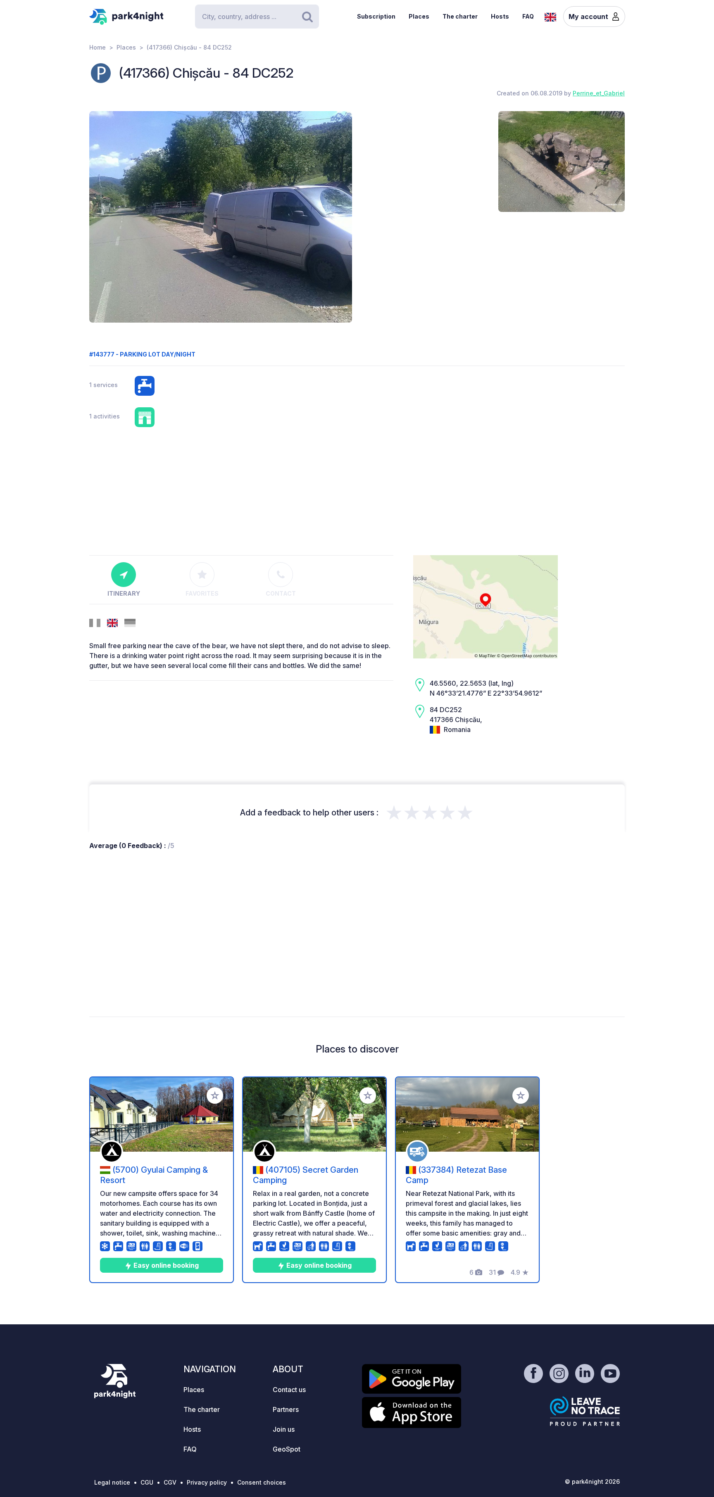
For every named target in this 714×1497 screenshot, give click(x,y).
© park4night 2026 (592, 1481)
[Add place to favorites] (215, 1095)
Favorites (202, 593)
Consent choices (261, 1482)
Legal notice (112, 1482)
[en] (550, 16)
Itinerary (123, 593)
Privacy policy (207, 1482)
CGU (146, 1482)
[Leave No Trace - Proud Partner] (585, 1411)
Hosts (500, 16)
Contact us (289, 1389)
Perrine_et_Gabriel (599, 93)
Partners (286, 1409)
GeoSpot (286, 1449)
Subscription (376, 16)
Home (97, 47)
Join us (284, 1429)
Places (419, 16)
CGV (170, 1482)
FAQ (528, 16)
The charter (460, 16)
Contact (281, 593)
